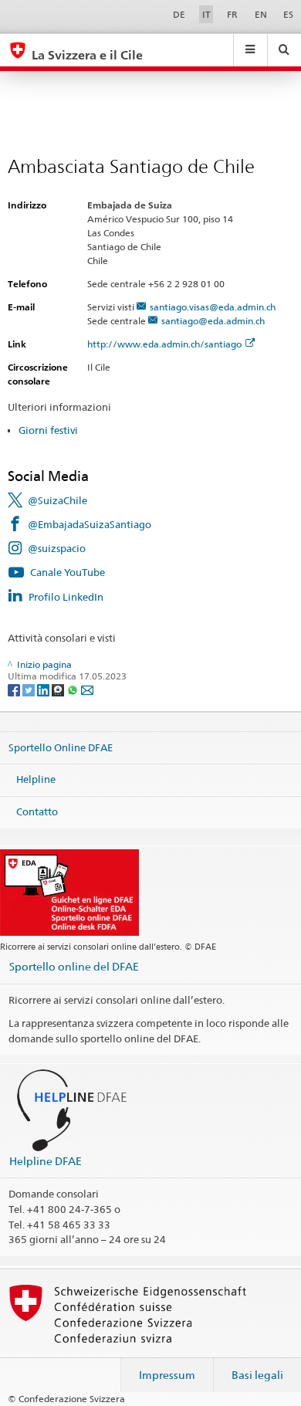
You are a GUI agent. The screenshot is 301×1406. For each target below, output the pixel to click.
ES (288, 14)
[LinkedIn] (44, 689)
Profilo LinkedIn (66, 597)
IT (206, 14)
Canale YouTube (67, 572)
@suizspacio (57, 548)
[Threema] (59, 689)
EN (261, 14)
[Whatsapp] (73, 689)
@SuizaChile (57, 500)
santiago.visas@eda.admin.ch (213, 307)
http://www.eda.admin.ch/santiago (164, 344)
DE (179, 14)
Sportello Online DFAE (60, 746)
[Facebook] (15, 689)
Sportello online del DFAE (74, 966)
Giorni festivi (48, 430)
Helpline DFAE (45, 1160)
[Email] (87, 689)
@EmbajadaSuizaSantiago (89, 524)
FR (232, 14)
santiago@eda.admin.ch (213, 321)
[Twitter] (29, 689)
